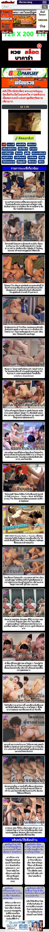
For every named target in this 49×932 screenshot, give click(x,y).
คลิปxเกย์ (32, 144)
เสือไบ (41, 162)
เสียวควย (32, 162)
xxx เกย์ (10, 144)
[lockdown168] (22, 930)
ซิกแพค (19, 153)
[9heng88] (24, 27)
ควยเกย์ (33, 149)
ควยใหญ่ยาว (7, 153)
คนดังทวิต (21, 144)
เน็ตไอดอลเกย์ (8, 162)
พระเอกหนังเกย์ (38, 153)
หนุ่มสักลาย (7, 157)
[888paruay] (24, 54)
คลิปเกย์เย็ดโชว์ (9, 149)
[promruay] (24, 87)
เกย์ (3, 144)
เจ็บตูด (42, 157)
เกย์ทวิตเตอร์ (20, 157)
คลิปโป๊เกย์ (22, 149)
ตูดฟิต (27, 153)
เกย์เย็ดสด (32, 157)
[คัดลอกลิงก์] (24, 138)
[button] (44, 2)
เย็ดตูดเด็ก (21, 162)
